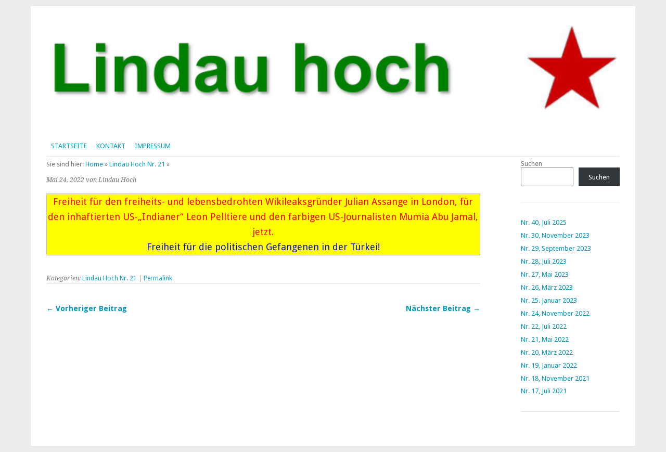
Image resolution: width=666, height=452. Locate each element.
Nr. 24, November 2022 (555, 313)
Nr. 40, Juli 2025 (544, 222)
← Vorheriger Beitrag (86, 308)
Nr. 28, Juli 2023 (544, 261)
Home (94, 164)
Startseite (69, 146)
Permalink (158, 278)
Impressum (153, 146)
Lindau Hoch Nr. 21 (137, 164)
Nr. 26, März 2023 (547, 287)
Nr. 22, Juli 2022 (544, 326)
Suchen (531, 163)
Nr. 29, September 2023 (556, 248)
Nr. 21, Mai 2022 (545, 339)
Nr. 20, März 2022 (547, 352)
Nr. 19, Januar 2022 (549, 365)
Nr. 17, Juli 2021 (544, 391)
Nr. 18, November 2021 (555, 378)
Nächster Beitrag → (443, 308)
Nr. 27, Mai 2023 (545, 274)
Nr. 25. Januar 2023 (549, 300)
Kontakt (110, 146)
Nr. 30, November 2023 (555, 235)
